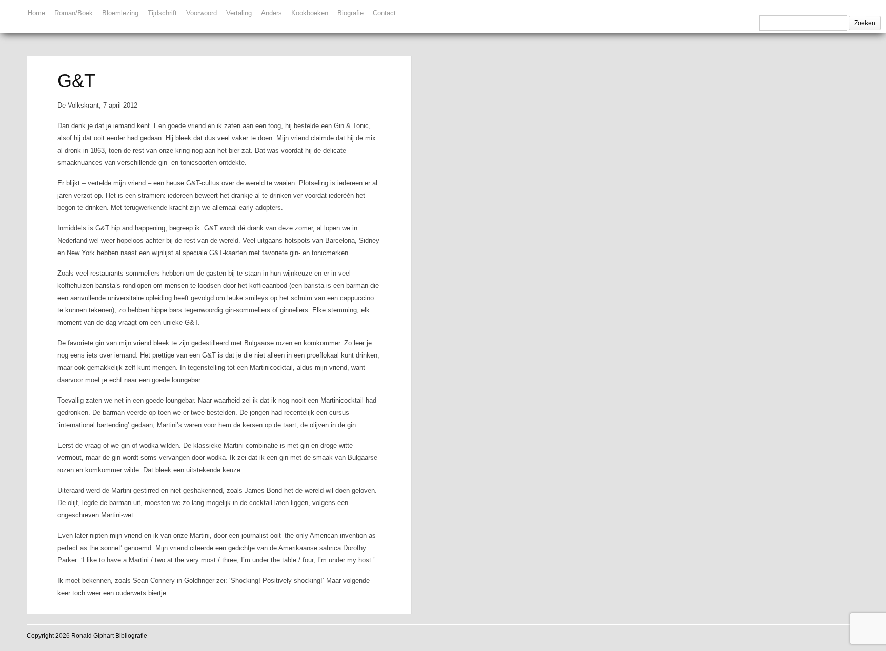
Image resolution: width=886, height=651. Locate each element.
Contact (384, 13)
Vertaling (239, 13)
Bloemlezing (120, 13)
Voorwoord (201, 13)
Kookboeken (309, 13)
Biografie (350, 13)
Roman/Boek (73, 13)
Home (36, 13)
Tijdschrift (162, 13)
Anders (271, 13)
